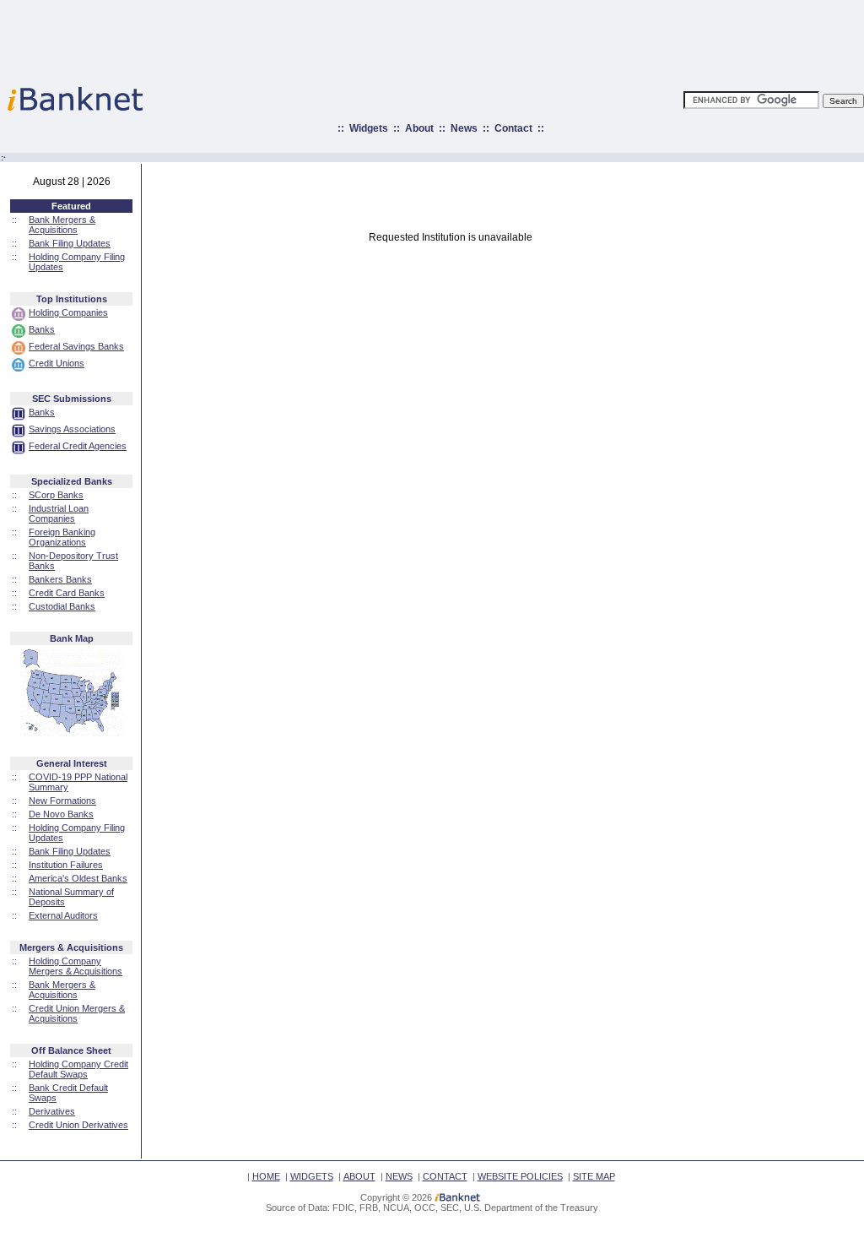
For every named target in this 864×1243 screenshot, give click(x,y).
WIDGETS (311, 1176)
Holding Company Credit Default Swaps (78, 1069)
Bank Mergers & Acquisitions (62, 224)
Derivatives (52, 1111)
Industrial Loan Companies (59, 513)
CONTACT (445, 1176)
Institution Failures (66, 865)
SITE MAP (594, 1176)
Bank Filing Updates (70, 243)
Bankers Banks (60, 579)
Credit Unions (56, 363)
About (419, 128)
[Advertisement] (506, 38)
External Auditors (63, 915)
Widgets (368, 128)
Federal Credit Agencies (78, 446)
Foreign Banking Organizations (62, 537)
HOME (266, 1176)
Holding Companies (68, 312)
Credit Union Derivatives (78, 1125)
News (464, 128)
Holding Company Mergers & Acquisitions (75, 966)
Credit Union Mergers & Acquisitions (77, 1013)
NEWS (399, 1176)
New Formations (62, 800)
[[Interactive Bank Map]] (71, 733)
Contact (513, 128)
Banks (42, 329)
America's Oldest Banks (78, 878)
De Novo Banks (61, 814)
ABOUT (359, 1176)
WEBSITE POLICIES (520, 1176)
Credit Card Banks (67, 593)
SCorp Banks (56, 495)
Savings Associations (72, 429)
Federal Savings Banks (76, 346)
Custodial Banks (62, 606)
